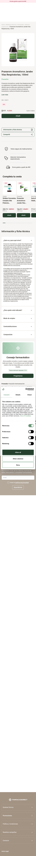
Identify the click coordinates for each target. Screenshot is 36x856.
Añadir (9, 215)
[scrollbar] (17, 223)
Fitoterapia (20, 24)
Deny (18, 465)
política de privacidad (22, 482)
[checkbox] (8, 482)
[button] (18, 815)
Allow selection (18, 458)
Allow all (18, 452)
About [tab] (29, 394)
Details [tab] (18, 394)
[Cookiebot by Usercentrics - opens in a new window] (25, 389)
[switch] (31, 431)
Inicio (3, 24)
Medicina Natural (11, 24)
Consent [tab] (6, 394)
